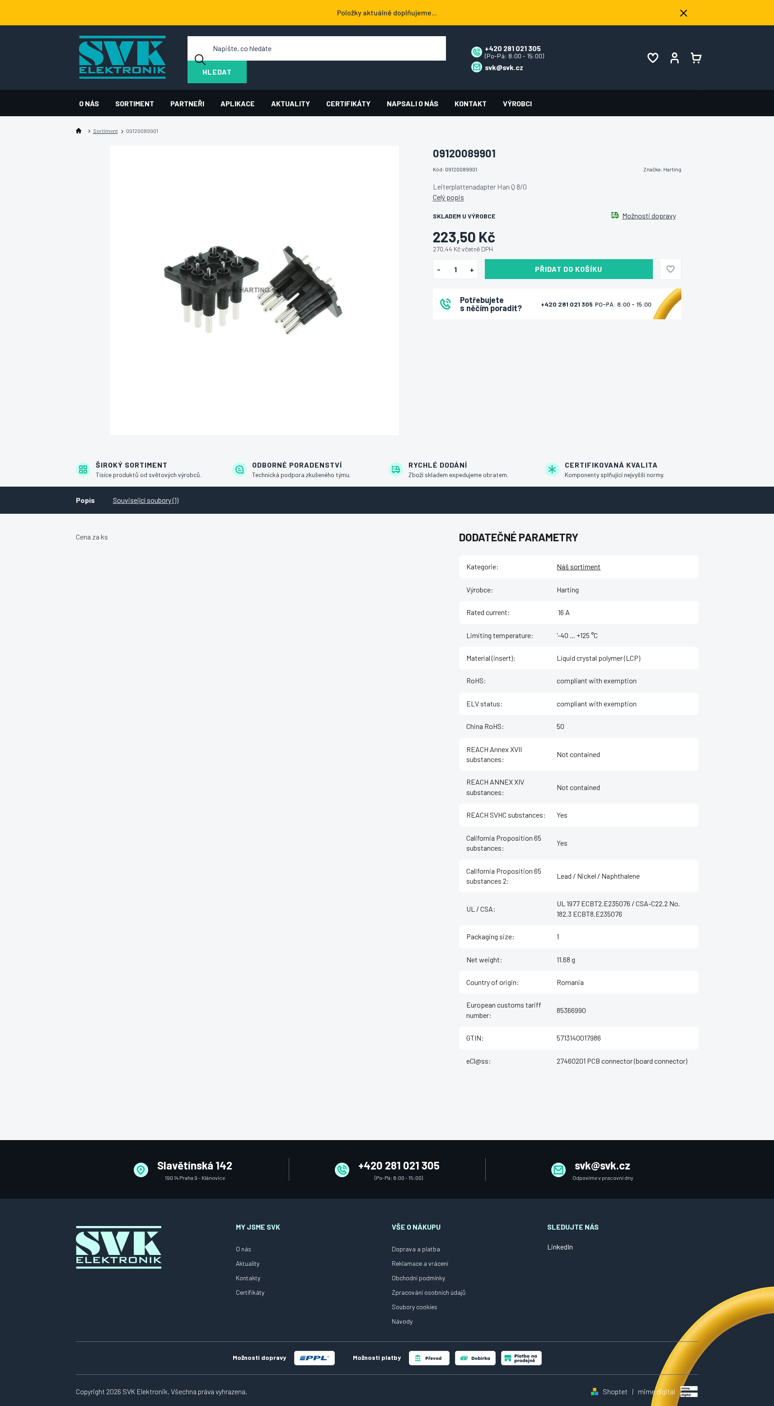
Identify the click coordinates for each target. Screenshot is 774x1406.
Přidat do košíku (568, 269)
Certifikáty (250, 1292)
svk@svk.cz (602, 1165)
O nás (243, 1249)
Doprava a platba (416, 1249)
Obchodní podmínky (418, 1278)
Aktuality (247, 1263)
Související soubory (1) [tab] (145, 500)
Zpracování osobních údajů (429, 1292)
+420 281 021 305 (567, 304)
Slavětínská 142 (194, 1165)
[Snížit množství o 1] (439, 269)
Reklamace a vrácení (420, 1263)
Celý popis (448, 197)
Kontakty (248, 1278)
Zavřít (483, 331)
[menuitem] (93, 103)
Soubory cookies (414, 1307)
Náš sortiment (578, 566)
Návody (402, 1321)
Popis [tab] (85, 500)
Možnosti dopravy (649, 215)
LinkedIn (560, 1246)
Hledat (217, 71)
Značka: (662, 169)
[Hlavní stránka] (80, 131)
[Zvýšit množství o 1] (472, 269)
